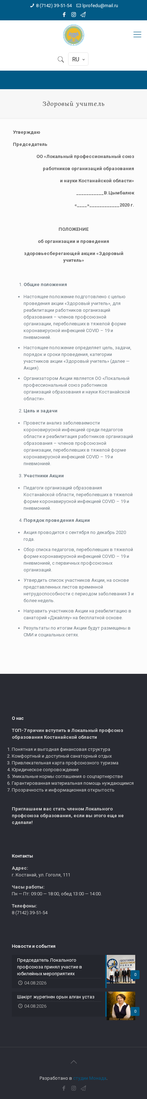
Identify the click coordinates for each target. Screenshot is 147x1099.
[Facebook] (64, 14)
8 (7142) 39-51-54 (54, 5)
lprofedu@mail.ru (100, 5)
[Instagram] (73, 14)
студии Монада (89, 1078)
